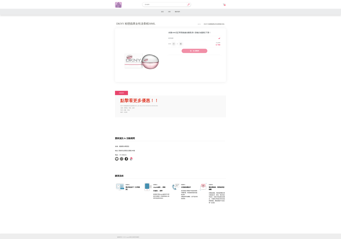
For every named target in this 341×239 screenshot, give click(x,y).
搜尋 (189, 4)
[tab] (121, 93)
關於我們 (177, 11)
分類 (169, 11)
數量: (169, 43)
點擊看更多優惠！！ (139, 100)
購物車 (224, 4)
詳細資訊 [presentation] (121, 93)
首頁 (162, 11)
